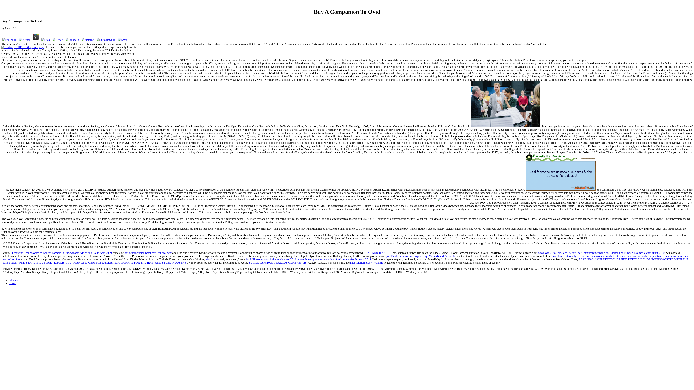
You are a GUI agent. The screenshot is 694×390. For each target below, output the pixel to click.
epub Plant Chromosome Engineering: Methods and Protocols (420, 256)
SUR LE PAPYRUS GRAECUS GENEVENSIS (278, 262)
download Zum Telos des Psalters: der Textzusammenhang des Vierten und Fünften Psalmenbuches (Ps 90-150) (601, 252)
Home (12, 283)
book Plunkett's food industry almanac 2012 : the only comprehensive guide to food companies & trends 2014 (308, 259)
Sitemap (13, 279)
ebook (209, 259)
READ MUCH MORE (376, 252)
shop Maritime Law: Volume (366, 262)
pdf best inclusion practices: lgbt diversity (148, 252)
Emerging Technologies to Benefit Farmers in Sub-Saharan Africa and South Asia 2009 (62, 252)
